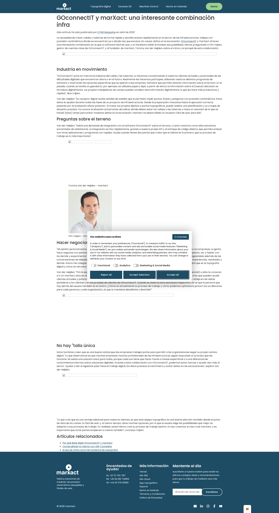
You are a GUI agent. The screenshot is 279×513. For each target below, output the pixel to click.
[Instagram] (208, 506)
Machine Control (148, 6)
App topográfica (148, 482)
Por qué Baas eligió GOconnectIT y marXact (87, 443)
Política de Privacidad (151, 497)
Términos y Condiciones (152, 493)
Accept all (173, 274)
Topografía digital (100, 6)
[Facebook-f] (214, 506)
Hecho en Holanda (176, 6)
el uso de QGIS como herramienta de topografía (90, 450)
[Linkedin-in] (201, 506)
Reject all (106, 274)
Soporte (144, 486)
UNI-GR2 (144, 475)
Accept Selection (139, 274)
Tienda (143, 471)
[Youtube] (220, 506)
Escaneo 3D (125, 6)
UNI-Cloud (145, 479)
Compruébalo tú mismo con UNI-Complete (87, 446)
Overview (182, 236)
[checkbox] (100, 265)
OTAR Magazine (106, 32)
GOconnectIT (188, 41)
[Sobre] (195, 506)
